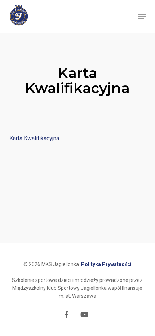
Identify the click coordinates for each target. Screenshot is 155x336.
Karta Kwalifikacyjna (34, 138)
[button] (142, 16)
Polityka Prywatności (106, 264)
